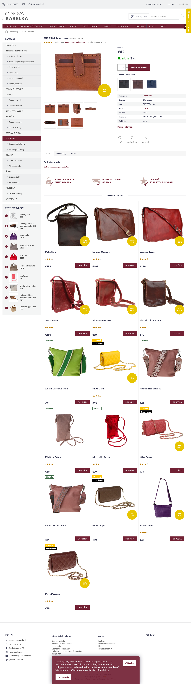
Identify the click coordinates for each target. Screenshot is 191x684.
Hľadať (182, 15)
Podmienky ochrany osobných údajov (67, 651)
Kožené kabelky (15, 56)
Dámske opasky (15, 160)
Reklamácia (56, 646)
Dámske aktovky (15, 100)
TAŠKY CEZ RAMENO (14, 111)
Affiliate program (105, 649)
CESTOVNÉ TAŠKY (13, 133)
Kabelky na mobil (16, 78)
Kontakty (172, 4)
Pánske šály (14, 182)
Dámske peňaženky (17, 144)
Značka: (97, 42)
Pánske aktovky (15, 106)
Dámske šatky (14, 177)
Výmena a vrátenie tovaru (62, 644)
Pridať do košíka (139, 67)
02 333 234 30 (15, 644)
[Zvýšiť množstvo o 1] (126, 65)
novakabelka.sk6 (16, 652)
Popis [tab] (48, 154)
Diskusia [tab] (74, 154)
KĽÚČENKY (10, 188)
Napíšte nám (56, 654)
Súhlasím (129, 663)
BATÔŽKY (10, 117)
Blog (100, 646)
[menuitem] (10, 26)
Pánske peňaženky (16, 149)
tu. (108, 670)
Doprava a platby (154, 4)
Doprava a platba (58, 641)
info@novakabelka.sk (17, 640)
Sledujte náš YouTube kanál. (20, 656)
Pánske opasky (15, 166)
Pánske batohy (15, 128)
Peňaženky (10, 139)
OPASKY (9, 155)
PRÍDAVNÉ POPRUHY (14, 89)
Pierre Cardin (14, 67)
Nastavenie (63, 676)
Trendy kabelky (15, 84)
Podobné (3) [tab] (61, 154)
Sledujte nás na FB (16, 648)
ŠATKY (8, 171)
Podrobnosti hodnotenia (75, 42)
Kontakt (101, 641)
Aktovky (9, 95)
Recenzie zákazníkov (106, 644)
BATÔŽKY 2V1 (12, 199)
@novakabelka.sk (16, 660)
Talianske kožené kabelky (16, 51)
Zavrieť (135, 134)
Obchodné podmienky (61, 649)
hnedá (145, 108)
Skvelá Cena (11, 45)
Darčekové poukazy (14, 193)
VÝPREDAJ (13, 73)
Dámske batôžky (15, 122)
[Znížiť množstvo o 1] (126, 68)
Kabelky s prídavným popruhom (21, 62)
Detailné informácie (125, 127)
